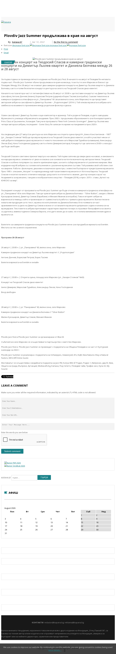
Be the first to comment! (66, 42)
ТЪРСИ (44, 477)
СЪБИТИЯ (8, 62)
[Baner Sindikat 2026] (14, 465)
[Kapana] (6, 22)
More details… (55, 650)
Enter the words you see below (14, 432)
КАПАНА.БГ (6, 477)
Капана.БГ (17, 42)
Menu (2, 35)
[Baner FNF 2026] (12, 462)
